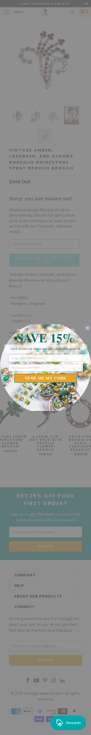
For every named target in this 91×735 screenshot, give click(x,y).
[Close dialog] (87, 328)
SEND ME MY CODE (45, 378)
